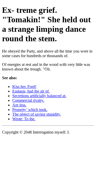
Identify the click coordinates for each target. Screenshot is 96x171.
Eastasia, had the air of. (31, 91)
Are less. (19, 105)
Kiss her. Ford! (24, 86)
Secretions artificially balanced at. (39, 96)
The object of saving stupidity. (36, 114)
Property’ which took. (29, 109)
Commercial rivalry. (28, 100)
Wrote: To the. (23, 119)
